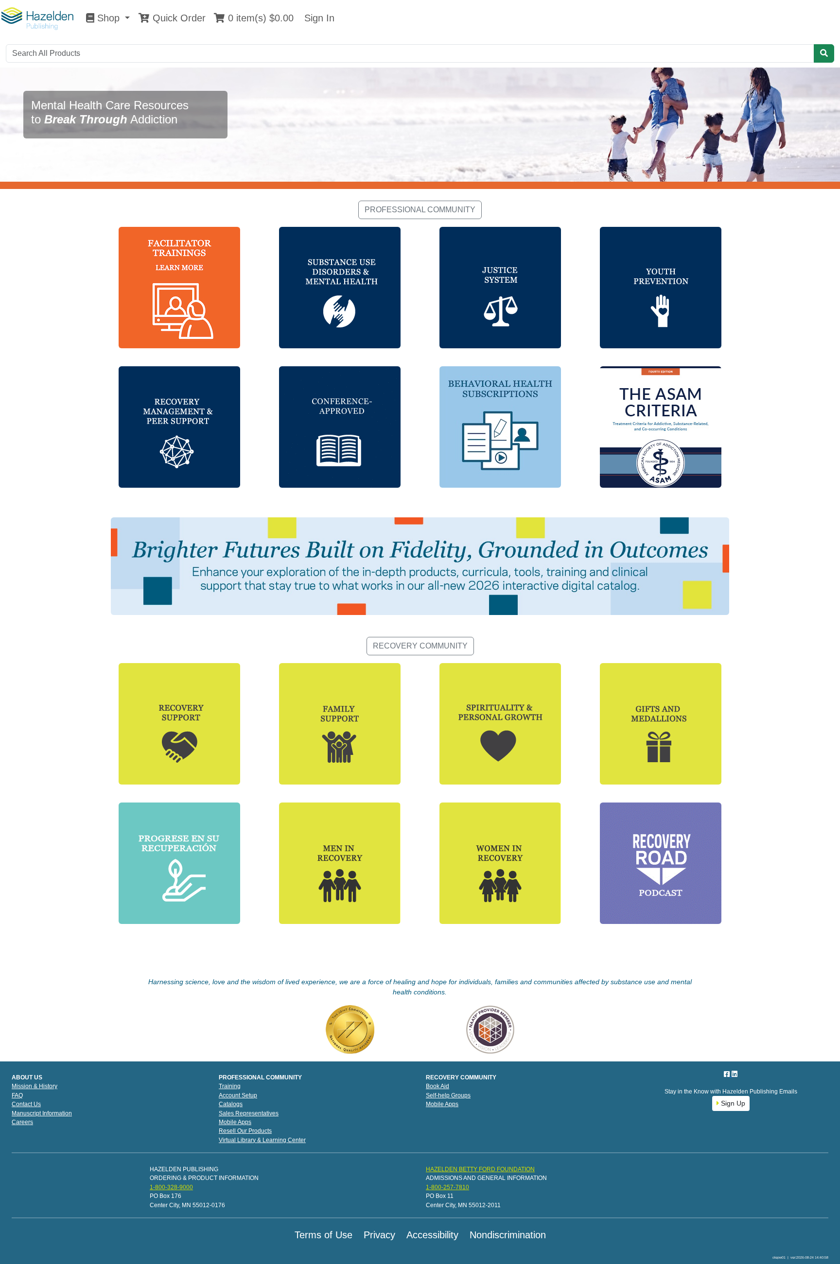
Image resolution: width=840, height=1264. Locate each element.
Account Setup (238, 1095)
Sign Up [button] (732, 1103)
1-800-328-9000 (171, 1187)
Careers (22, 1122)
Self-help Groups (448, 1095)
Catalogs (231, 1104)
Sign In (317, 18)
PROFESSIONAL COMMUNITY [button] (420, 209)
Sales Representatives (249, 1113)
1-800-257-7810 (447, 1187)
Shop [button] (108, 18)
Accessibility (432, 1235)
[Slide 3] (437, 175)
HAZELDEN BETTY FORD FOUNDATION (480, 1169)
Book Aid (437, 1086)
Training (230, 1086)
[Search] (824, 53)
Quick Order (178, 18)
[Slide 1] (402, 175)
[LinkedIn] (734, 1074)
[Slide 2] (420, 175)
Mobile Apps (235, 1122)
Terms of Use (323, 1235)
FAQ (17, 1095)
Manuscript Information (42, 1113)
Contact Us (26, 1104)
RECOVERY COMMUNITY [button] (420, 646)
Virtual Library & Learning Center (262, 1140)
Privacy (379, 1235)
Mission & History (34, 1086)
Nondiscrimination (508, 1235)
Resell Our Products (245, 1130)
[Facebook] (728, 1074)
